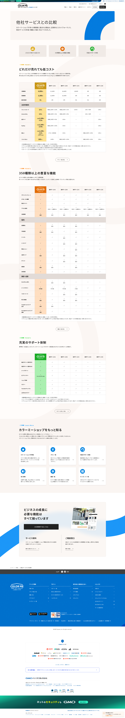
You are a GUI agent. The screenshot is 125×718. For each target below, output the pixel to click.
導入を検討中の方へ (83, 3)
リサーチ (66, 714)
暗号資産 (79, 714)
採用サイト (67, 664)
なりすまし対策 (69, 685)
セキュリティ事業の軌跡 (77, 685)
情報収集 (70, 714)
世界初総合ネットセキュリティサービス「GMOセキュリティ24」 (35, 684)
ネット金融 (75, 714)
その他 (91, 714)
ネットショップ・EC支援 (39, 714)
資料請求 (95, 7)
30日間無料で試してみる (41, 527)
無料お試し (102, 7)
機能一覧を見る (61, 329)
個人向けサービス (86, 714)
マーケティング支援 (60, 714)
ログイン (89, 7)
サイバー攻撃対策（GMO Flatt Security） (59, 685)
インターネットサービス (30, 714)
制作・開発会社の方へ (93, 3)
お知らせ (100, 3)
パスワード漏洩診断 (49, 684)
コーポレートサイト (60, 664)
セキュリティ (53, 714)
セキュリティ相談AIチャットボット (67, 684)
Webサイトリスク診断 (57, 684)
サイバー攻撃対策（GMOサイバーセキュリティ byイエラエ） (42, 685)
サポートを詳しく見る (61, 411)
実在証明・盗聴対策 (29, 685)
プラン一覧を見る (61, 159)
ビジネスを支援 (47, 714)
